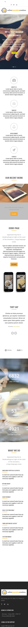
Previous (12, 333)
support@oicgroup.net (7, 626)
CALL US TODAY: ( (14, 1)
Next (15, 333)
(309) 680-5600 (10, 616)
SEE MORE (14, 52)
